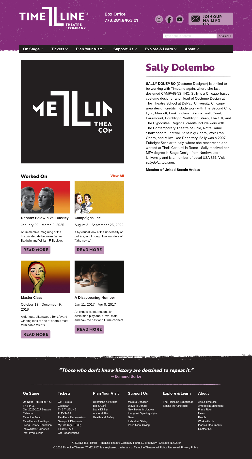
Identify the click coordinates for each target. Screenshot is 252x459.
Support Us (123, 49)
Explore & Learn (159, 49)
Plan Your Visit (89, 49)
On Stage (32, 49)
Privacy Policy (189, 447)
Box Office (115, 14)
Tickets (58, 49)
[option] (126, 373)
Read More (35, 249)
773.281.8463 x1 (121, 20)
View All (117, 175)
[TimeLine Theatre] (54, 20)
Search (225, 36)
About (190, 49)
